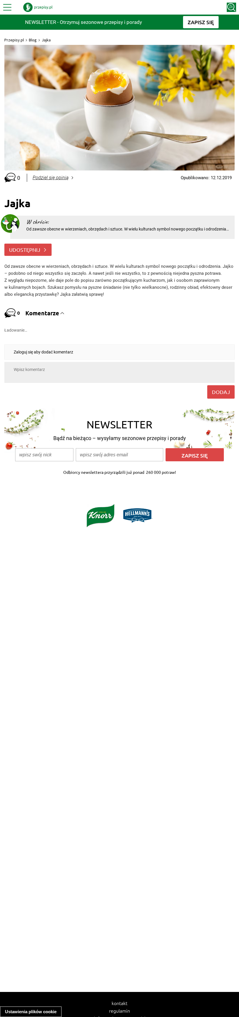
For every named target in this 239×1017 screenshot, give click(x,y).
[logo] (37, 7)
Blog (33, 40)
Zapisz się (195, 455)
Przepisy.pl (14, 40)
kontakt (119, 1003)
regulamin (119, 1010)
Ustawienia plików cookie (31, 1011)
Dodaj (221, 392)
